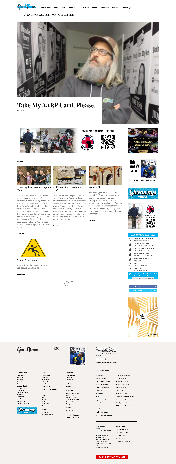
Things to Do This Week (73, 402)
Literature (45, 399)
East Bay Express (101, 378)
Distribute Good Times (24, 399)
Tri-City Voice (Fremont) (123, 406)
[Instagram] (101, 359)
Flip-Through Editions (72, 415)
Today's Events (70, 395)
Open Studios (100, 409)
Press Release (21, 388)
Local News (45, 384)
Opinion (44, 417)
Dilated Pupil (99, 403)
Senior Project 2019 (27, 259)
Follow (153, 290)
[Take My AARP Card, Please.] (88, 73)
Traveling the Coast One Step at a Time (34, 189)
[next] (21, 14)
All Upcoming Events (72, 393)
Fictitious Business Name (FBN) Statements (103, 440)
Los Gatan (119, 390)
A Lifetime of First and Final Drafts (67, 189)
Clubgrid (68, 404)
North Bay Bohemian (102, 387)
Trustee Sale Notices (102, 447)
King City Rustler (121, 387)
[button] (158, 8)
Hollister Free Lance (122, 384)
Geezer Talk (95, 187)
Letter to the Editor (23, 386)
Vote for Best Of (22, 401)
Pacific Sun (99, 390)
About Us (20, 382)
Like (154, 286)
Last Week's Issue (71, 413)
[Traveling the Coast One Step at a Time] (34, 175)
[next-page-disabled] (72, 283)
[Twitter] (105, 359)
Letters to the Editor (48, 414)
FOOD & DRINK (70, 372)
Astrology (45, 412)
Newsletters (21, 375)
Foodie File (69, 377)
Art (42, 393)
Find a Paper (21, 397)
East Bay (98, 406)
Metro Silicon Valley (102, 384)
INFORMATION (22, 372)
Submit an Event (71, 397)
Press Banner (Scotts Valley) (125, 397)
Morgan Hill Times (121, 394)
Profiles (68, 386)
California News (47, 375)
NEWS (44, 372)
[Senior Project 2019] (34, 248)
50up (97, 397)
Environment (46, 379)
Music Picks (45, 403)
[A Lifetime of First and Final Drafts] (70, 175)
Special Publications (72, 417)
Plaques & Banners (23, 403)
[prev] (18, 14)
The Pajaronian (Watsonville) (125, 403)
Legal (97, 433)
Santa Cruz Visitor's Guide (104, 415)
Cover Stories (46, 386)
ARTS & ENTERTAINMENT (50, 390)
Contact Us (20, 384)
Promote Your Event (72, 400)
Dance (44, 395)
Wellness (44, 419)
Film (43, 397)
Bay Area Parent (101, 400)
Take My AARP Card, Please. (56, 105)
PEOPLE (68, 383)
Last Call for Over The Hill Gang (56, 14)
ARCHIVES (56, 349)
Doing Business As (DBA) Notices (103, 444)
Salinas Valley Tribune (123, 400)
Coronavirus (45, 377)
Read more (21, 234)
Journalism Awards (122, 432)
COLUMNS (45, 409)
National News (46, 382)
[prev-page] (66, 283)
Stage (43, 406)
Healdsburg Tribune (122, 381)
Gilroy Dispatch (121, 378)
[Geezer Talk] (105, 175)
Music (43, 401)
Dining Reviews (70, 375)
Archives (20, 394)
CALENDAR (69, 390)
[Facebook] (97, 359)
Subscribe (20, 377)
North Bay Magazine (102, 412)
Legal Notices (100, 437)
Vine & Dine (69, 379)
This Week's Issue (71, 411)
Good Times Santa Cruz (103, 381)
